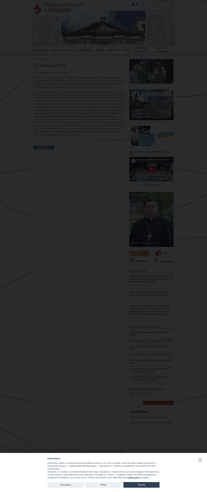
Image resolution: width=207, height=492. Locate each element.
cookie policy (133, 477)
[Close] (200, 460)
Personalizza (65, 485)
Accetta (141, 485)
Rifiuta (103, 485)
